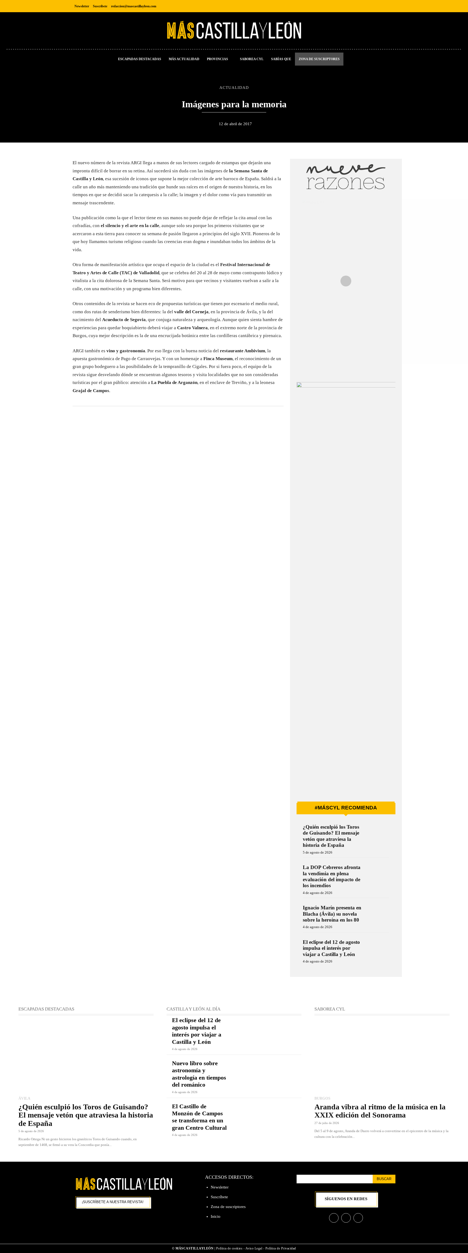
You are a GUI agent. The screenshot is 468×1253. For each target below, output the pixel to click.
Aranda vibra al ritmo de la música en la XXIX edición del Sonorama (380, 1111)
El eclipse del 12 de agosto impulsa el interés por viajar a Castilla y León (331, 948)
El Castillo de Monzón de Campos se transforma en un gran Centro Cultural (199, 1117)
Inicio (215, 1216)
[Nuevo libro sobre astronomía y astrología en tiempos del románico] (267, 1073)
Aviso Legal (254, 1248)
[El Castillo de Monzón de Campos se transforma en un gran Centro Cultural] (267, 1116)
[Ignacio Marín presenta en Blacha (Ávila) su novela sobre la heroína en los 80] (378, 915)
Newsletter (220, 1187)
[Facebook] (366, 6)
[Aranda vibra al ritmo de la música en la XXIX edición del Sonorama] (382, 1056)
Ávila (24, 1098)
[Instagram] (378, 6)
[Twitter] (390, 6)
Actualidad (234, 87)
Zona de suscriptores (228, 1206)
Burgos (322, 1098)
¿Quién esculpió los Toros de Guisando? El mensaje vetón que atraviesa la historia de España (331, 836)
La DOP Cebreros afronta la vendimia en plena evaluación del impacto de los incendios (331, 876)
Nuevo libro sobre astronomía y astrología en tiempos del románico (199, 1074)
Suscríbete (219, 1197)
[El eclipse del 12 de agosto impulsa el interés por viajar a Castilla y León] (378, 949)
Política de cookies (229, 1248)
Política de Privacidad (280, 1248)
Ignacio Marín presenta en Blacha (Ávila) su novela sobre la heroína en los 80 (332, 914)
